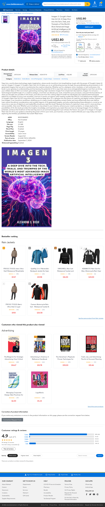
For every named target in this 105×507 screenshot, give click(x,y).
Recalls (46, 490)
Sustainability (6, 495)
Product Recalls (48, 495)
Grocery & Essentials (35, 10)
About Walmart (6, 484)
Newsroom (5, 490)
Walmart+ (26, 493)
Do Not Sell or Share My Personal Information (72, 498)
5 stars (26, 434)
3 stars (26, 439)
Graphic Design (48, 79)
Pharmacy (59, 10)
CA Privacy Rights (70, 490)
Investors (4, 493)
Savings (25, 10)
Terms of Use (68, 484)
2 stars (26, 441)
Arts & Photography (27, 13)
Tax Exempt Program (50, 498)
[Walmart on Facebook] (86, 494)
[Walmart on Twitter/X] (90, 494)
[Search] (87, 4)
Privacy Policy (69, 487)
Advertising (65, 79)
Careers (67, 10)
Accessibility (47, 493)
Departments (9, 10)
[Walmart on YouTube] (94, 494)
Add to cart (89, 27)
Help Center (51, 475)
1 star (26, 443)
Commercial (56, 79)
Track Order (64, 475)
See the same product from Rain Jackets (91, 318)
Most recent (12, 455)
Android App (89, 487)
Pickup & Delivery (49, 10)
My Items (74, 10)
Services (17, 10)
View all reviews (9, 449)
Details (91, 57)
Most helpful (37, 455)
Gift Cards (26, 495)
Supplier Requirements (8, 498)
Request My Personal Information (71, 494)
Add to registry (95, 61)
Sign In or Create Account (34, 475)
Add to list (83, 61)
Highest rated (25, 455)
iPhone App (88, 484)
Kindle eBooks (17, 13)
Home (3, 13)
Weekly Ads (77, 475)
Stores (25, 487)
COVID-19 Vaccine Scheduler (52, 484)
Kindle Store (9, 13)
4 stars (26, 436)
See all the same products (95, 406)
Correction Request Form (12, 420)
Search (100, 455)
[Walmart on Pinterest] (97, 494)
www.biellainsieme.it (57, 52)
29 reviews (65, 35)
